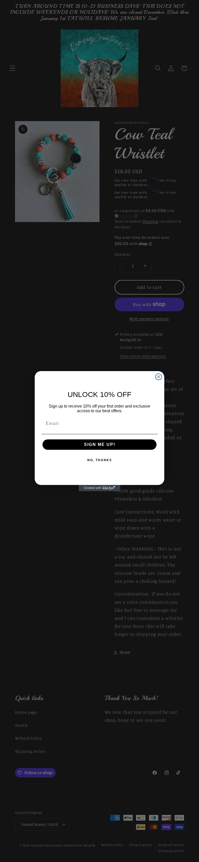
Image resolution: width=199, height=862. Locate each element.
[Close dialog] (158, 377)
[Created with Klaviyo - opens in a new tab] (99, 488)
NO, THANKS (99, 460)
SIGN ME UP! (99, 444)
